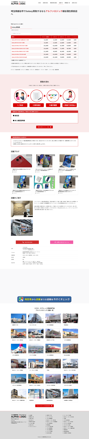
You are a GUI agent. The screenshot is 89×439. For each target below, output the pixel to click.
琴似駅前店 (66, 325)
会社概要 (30, 415)
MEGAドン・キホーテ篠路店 (34, 340)
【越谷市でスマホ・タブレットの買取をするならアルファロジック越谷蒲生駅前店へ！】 (67, 170)
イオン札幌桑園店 (50, 325)
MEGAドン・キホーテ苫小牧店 (70, 370)
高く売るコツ (31, 420)
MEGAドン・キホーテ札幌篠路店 (51, 421)
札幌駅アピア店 (15, 325)
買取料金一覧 (31, 416)
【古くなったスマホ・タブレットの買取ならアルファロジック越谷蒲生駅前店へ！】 (44, 170)
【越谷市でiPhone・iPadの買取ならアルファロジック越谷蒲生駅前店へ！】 (44, 191)
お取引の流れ (31, 418)
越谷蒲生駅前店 (50, 400)
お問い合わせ (31, 424)
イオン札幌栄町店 (15, 355)
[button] (44, 127)
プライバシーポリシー (33, 426)
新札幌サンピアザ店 (50, 340)
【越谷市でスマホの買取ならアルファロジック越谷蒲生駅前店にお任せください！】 (67, 191)
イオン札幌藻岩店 (50, 355)
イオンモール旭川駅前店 (16, 385)
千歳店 (48, 370)
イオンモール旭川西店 (51, 385)
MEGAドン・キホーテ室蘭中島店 (18, 400)
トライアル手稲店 (32, 355)
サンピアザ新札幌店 (49, 426)
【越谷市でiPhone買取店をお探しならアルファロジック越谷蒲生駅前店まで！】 (21, 191)
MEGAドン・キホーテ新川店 (17, 340)
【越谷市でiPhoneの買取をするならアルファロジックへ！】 (21, 170)
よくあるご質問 (31, 423)
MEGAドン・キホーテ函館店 (17, 370)
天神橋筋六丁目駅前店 (68, 400)
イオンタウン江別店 (68, 385)
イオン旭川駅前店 (67, 420)
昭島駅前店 (31, 400)
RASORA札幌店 (67, 355)
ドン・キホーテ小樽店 (33, 370)
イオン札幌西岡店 (67, 340)
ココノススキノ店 (32, 325)
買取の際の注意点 (32, 421)
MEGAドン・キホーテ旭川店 (34, 385)
